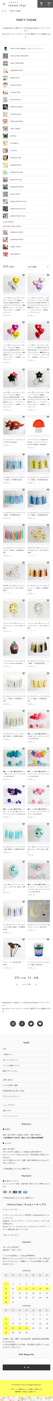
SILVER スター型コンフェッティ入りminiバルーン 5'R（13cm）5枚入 (14, 588)
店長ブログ (7, 1110)
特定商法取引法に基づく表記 (13, 1091)
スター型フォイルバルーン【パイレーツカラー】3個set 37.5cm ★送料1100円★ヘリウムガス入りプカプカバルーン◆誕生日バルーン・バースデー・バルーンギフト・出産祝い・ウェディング (14, 399)
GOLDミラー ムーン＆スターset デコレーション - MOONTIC (39, 926)
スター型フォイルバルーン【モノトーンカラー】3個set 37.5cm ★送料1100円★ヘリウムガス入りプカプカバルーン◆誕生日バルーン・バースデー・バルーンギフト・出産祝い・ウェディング (38, 399)
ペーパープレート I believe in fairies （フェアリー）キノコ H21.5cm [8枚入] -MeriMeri (38, 442)
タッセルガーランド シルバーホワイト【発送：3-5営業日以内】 (14, 698)
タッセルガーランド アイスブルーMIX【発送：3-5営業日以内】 (14, 848)
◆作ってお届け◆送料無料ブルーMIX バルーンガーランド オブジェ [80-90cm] (14, 774)
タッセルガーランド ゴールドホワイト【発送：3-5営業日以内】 (39, 698)
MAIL (49, 5)
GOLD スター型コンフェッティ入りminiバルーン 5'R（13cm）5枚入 (38, 550)
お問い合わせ (8, 1080)
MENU (4, 4)
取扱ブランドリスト (10, 1071)
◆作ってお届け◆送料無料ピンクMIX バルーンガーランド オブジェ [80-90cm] (39, 736)
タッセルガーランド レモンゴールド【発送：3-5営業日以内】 (39, 478)
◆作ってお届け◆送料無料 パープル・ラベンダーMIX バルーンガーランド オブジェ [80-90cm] (14, 811)
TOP (4, 1049)
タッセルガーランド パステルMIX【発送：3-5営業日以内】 (13, 735)
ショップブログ (8, 1105)
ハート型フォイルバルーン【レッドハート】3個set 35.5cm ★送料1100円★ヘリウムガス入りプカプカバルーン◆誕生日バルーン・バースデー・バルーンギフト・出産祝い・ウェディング (38, 351)
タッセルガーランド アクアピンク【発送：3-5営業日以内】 (14, 478)
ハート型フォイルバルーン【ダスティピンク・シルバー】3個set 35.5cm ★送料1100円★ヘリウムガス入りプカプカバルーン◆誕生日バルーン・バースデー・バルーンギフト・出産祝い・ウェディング (39, 305)
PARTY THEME (15, 11)
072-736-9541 (13, 1247)
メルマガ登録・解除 (10, 1085)
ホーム (4, 11)
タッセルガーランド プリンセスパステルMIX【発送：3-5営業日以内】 (14, 927)
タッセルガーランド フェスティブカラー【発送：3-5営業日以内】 (14, 550)
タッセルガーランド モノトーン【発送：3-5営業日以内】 (39, 662)
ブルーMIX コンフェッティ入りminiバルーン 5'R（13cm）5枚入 (38, 849)
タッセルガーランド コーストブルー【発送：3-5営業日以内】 (39, 514)
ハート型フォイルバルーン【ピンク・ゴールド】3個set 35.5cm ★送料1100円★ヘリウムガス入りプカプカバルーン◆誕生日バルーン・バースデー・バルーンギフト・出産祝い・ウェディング (14, 352)
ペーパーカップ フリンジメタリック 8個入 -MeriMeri (39, 963)
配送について (14, 1169)
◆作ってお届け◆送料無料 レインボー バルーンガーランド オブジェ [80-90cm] (39, 774)
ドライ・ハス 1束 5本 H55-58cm (12, 963)
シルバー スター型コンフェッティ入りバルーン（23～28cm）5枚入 (39, 625)
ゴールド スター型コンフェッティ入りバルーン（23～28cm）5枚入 (14, 625)
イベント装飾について (11, 1065)
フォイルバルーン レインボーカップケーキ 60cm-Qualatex (14, 662)
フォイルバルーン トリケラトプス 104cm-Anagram (14, 441)
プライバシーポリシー (11, 1096)
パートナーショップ (10, 1116)
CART (41, 5)
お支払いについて (16, 1198)
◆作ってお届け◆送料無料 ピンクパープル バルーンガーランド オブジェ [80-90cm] (39, 811)
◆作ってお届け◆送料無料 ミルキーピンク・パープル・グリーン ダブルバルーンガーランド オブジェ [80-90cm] (39, 888)
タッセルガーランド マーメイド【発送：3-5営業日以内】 (14, 514)
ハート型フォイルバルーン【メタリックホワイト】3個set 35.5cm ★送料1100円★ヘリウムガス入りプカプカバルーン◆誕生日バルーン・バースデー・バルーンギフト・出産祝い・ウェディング (14, 305)
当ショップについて (10, 1060)
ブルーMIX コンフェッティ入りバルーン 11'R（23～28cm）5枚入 (14, 887)
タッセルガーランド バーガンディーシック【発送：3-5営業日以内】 (39, 588)
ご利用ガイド (8, 1054)
